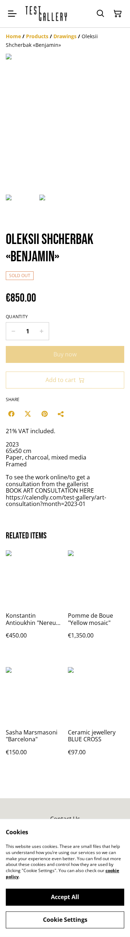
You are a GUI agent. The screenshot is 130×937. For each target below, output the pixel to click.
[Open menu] (12, 14)
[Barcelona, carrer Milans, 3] (46, 14)
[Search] (100, 14)
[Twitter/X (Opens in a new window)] (27, 413)
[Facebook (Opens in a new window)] (11, 413)
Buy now (65, 354)
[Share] (61, 413)
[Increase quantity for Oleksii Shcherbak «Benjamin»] (41, 331)
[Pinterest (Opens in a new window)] (44, 413)
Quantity (17, 316)
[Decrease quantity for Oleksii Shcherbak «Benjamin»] (13, 331)
